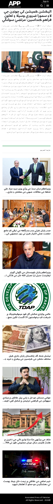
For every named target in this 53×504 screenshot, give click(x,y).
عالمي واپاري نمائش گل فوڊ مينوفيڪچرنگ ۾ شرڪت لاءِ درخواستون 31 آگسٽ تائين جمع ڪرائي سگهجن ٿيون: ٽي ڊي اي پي (29, 317)
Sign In (46, 1)
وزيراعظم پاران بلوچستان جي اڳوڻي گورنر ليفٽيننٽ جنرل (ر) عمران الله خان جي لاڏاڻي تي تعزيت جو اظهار (27, 275)
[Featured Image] (26, 171)
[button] (41, 5)
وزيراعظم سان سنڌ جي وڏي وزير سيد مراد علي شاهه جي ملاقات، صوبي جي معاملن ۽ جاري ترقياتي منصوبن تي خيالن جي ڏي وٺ (27, 191)
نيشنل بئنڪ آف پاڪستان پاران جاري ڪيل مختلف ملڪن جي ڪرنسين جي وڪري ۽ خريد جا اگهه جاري (27, 359)
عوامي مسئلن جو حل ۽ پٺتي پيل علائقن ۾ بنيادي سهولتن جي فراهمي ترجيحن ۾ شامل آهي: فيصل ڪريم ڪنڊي (26, 400)
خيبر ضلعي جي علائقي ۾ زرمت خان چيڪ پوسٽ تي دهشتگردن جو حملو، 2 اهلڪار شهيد (27, 483)
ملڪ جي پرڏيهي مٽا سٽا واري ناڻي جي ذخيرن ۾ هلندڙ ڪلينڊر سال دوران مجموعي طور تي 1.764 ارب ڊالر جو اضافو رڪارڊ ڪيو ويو (27, 442)
